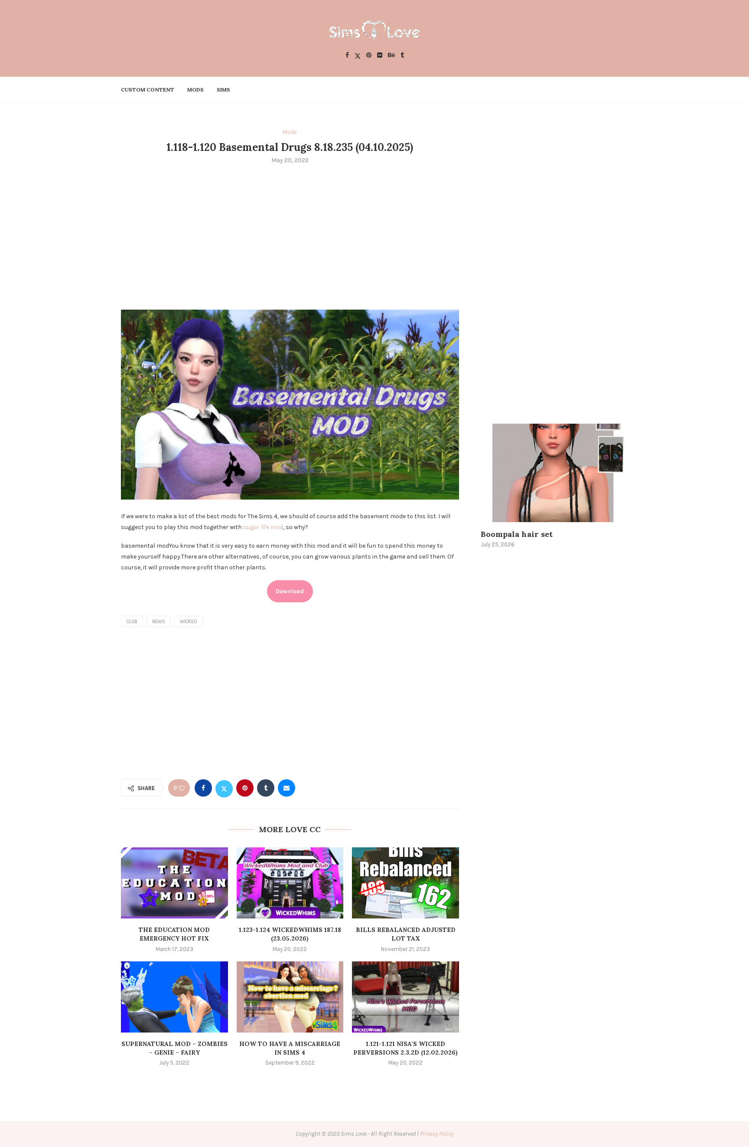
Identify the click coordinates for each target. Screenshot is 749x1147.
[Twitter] (358, 55)
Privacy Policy (437, 1133)
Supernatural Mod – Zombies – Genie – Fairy (174, 1048)
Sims (223, 89)
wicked (188, 621)
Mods (195, 89)
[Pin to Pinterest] (245, 788)
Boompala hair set (517, 534)
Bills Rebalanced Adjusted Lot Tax (406, 934)
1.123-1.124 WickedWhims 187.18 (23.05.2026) (290, 934)
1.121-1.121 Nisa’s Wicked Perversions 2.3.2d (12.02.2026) (405, 1048)
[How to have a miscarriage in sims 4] (290, 997)
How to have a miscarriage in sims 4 (289, 1048)
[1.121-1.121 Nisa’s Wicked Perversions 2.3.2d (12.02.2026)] (405, 997)
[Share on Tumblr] (265, 788)
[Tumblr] (402, 55)
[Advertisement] (290, 236)
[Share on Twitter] (224, 788)
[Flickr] (379, 55)
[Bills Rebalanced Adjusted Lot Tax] (405, 882)
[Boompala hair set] (554, 473)
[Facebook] (347, 55)
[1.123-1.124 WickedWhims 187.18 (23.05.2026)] (290, 882)
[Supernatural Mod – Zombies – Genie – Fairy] (174, 997)
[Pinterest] (368, 55)
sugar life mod (263, 527)
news (158, 621)
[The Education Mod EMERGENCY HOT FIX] (174, 882)
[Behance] (391, 55)
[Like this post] (182, 788)
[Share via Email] (286, 788)
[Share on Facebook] (203, 788)
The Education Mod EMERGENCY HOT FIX (174, 934)
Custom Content (147, 89)
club (132, 621)
